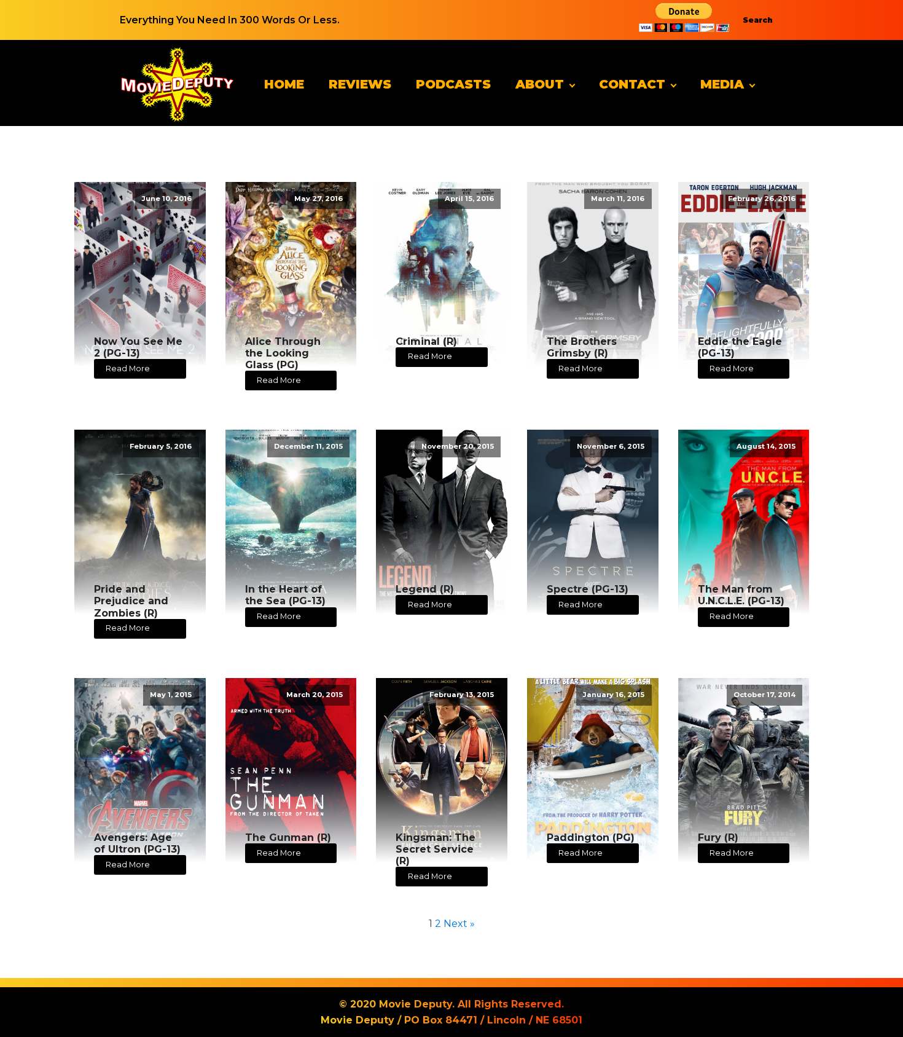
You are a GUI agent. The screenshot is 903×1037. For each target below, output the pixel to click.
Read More (128, 368)
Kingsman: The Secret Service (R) (435, 849)
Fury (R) (718, 837)
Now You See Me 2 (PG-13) (138, 347)
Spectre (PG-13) (587, 589)
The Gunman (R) (288, 837)
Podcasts (453, 84)
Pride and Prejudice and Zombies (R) (131, 600)
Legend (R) (425, 589)
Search (758, 20)
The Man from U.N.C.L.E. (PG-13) (741, 595)
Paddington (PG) (591, 837)
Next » (459, 923)
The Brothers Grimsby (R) (582, 347)
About (539, 84)
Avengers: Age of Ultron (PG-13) (137, 843)
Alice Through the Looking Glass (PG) (283, 353)
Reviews (360, 84)
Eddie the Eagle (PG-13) (740, 347)
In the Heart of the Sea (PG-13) (285, 595)
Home (284, 84)
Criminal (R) (426, 341)
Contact (632, 84)
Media (722, 84)
